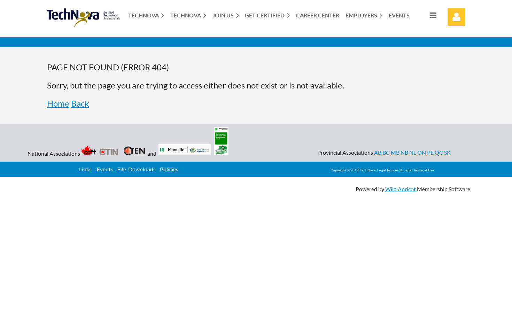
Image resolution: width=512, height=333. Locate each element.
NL (412, 152)
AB (377, 152)
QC (439, 152)
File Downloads (136, 169)
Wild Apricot (400, 189)
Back (80, 103)
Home (58, 103)
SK (447, 152)
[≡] (426, 15)
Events (104, 169)
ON (421, 152)
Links (85, 169)
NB (404, 152)
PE (430, 152)
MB (395, 152)
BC (386, 152)
